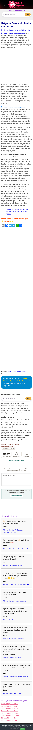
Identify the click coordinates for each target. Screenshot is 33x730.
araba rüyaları (12, 371)
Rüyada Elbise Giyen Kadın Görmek (15, 677)
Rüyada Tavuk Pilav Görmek (13, 565)
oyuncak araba (9, 373)
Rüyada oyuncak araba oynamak (13, 33)
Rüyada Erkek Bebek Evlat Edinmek (15, 549)
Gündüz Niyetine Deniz (9, 711)
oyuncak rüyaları (21, 371)
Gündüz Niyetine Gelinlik (10, 715)
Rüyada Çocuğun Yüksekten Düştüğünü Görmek (13, 531)
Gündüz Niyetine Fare (9, 720)
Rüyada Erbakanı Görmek (12, 658)
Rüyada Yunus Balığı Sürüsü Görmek (16, 584)
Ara (28, 14)
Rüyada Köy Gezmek (10, 620)
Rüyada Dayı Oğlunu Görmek (13, 639)
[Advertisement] (16, 66)
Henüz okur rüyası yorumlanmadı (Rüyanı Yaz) (15, 30)
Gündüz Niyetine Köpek (10, 708)
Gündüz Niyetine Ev (8, 718)
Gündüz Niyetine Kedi (9, 706)
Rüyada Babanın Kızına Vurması (14, 601)
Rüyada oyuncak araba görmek (17, 209)
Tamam (22, 728)
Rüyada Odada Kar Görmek (12, 693)
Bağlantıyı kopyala (16, 495)
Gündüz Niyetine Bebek (10, 713)
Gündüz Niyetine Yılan (9, 704)
